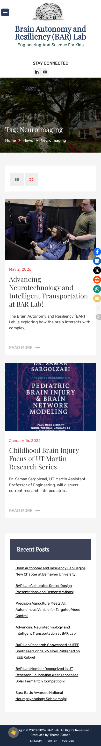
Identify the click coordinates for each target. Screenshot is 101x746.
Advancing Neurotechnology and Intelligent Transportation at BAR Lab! (48, 292)
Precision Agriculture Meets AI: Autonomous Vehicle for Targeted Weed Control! (48, 609)
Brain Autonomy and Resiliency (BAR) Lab (50, 32)
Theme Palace (59, 735)
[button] (97, 252)
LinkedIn (36, 740)
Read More (20, 347)
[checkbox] (13, 732)
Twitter (51, 740)
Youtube (68, 740)
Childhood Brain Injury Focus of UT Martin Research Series (44, 458)
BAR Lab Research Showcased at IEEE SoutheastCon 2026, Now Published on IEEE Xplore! (48, 651)
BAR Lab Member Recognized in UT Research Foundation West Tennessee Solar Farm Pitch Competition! (47, 675)
